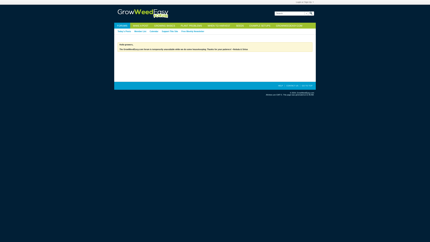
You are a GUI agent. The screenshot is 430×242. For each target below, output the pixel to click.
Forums (122, 25)
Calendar (154, 31)
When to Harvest (219, 25)
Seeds (240, 25)
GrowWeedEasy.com (289, 25)
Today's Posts (124, 31)
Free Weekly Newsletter (192, 31)
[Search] (311, 13)
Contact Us (292, 86)
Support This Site (170, 31)
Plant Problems (191, 25)
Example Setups (259, 25)
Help (280, 86)
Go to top (307, 86)
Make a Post (140, 25)
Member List (140, 31)
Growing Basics (164, 25)
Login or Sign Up (304, 2)
